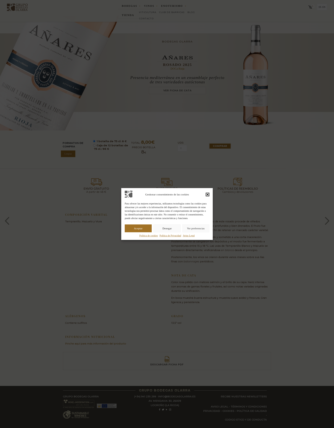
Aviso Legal (189, 235)
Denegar (167, 228)
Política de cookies (148, 235)
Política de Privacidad (170, 235)
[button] (207, 194)
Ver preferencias (196, 228)
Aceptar (138, 228)
